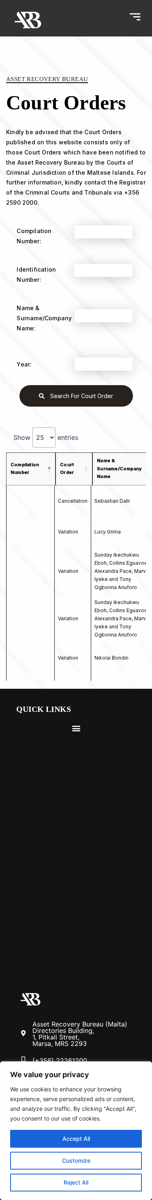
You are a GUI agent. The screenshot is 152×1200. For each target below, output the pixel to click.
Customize (76, 1160)
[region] (76, 1130)
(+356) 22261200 (59, 1060)
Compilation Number (25, 469)
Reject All (76, 1182)
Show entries (45, 437)
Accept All (76, 1138)
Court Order (67, 469)
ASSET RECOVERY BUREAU (47, 79)
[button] (76, 728)
